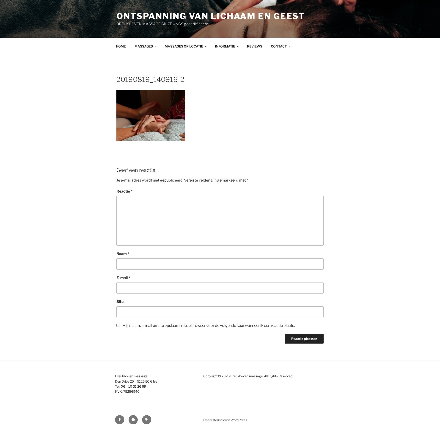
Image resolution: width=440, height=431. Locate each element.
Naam (122, 254)
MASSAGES (144, 46)
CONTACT (279, 46)
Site (120, 301)
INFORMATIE (225, 46)
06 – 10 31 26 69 (133, 386)
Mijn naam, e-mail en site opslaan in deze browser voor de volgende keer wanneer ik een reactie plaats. (208, 325)
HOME (121, 46)
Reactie (124, 191)
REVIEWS (254, 46)
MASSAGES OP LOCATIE (184, 46)
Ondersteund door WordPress (225, 420)
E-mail (123, 278)
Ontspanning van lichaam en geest (210, 16)
